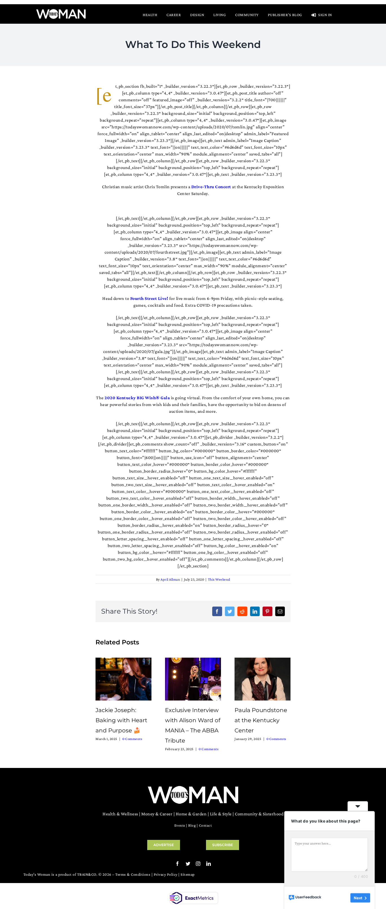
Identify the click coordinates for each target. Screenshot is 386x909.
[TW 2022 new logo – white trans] (61, 10)
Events (179, 825)
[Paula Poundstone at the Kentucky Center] (262, 678)
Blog (192, 825)
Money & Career (156, 813)
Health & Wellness (120, 813)
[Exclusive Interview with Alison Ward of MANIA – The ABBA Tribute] (193, 678)
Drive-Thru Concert (211, 186)
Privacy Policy (165, 874)
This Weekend (219, 579)
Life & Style (221, 813)
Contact (205, 825)
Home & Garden (191, 813)
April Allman (170, 579)
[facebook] (177, 863)
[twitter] (188, 863)
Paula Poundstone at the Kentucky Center (261, 720)
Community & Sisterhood (259, 813)
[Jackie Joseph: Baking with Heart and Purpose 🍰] (123, 678)
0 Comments (132, 739)
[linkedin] (208, 863)
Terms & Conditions (132, 874)
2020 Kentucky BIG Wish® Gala (137, 397)
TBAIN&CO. (87, 874)
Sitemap (188, 874)
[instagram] (198, 863)
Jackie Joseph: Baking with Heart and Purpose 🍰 (121, 720)
